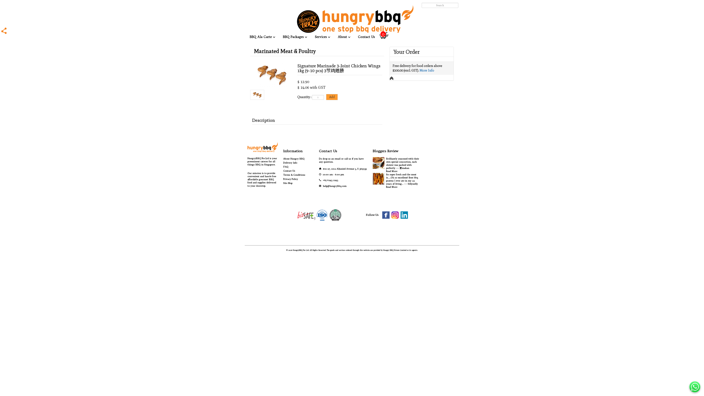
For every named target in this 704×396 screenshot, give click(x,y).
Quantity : (304, 97)
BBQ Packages (294, 37)
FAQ (285, 166)
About (343, 37)
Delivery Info (290, 162)
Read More (391, 171)
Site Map (287, 183)
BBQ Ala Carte (261, 37)
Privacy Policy (290, 179)
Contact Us (366, 37)
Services (321, 37)
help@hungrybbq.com (334, 186)
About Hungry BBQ (294, 158)
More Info (426, 70)
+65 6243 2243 (330, 180)
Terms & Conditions (294, 174)
